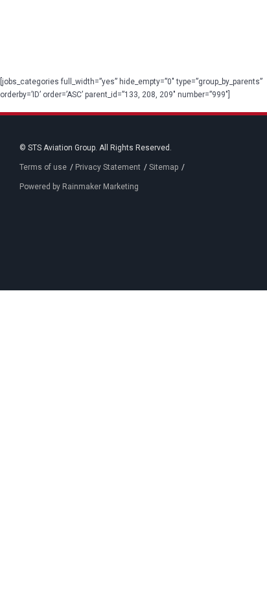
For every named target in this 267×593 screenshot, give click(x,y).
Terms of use (43, 167)
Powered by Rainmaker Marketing (79, 186)
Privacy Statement (108, 167)
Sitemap (163, 167)
